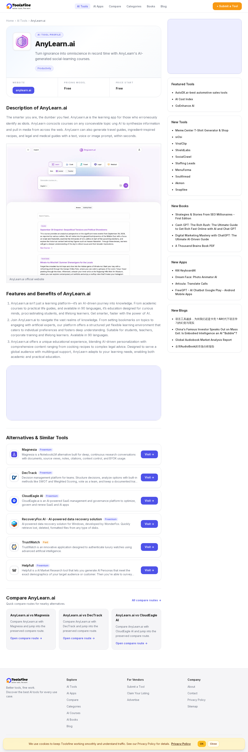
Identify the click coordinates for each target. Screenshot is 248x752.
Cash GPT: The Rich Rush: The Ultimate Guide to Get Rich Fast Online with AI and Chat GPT (206, 226)
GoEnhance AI (184, 105)
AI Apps (98, 6)
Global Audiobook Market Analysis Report (203, 339)
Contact (192, 693)
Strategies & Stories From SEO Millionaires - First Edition (205, 216)
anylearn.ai (23, 90)
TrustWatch (31, 542)
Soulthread (182, 176)
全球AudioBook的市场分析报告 (194, 346)
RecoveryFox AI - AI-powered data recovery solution (62, 519)
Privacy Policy (197, 699)
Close (213, 743)
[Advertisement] (84, 393)
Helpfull (28, 565)
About (191, 686)
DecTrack (29, 473)
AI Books (72, 719)
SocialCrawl (183, 156)
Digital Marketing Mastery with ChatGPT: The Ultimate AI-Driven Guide (206, 237)
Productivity (44, 68)
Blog (164, 6)
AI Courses (73, 713)
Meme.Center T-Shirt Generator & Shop (201, 130)
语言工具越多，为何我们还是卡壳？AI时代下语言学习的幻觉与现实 (206, 320)
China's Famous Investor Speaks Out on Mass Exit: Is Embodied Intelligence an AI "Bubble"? (206, 331)
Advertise (133, 699)
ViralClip (181, 143)
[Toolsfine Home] (18, 6)
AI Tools (82, 6)
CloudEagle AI (32, 496)
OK (202, 743)
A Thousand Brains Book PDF (195, 245)
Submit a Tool (136, 686)
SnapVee (181, 189)
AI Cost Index (184, 99)
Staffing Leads (185, 163)
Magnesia (29, 449)
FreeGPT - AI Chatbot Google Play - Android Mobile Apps (205, 292)
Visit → (149, 454)
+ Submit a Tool (227, 6)
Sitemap (193, 706)
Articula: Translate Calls (191, 283)
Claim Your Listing (138, 693)
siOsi (178, 137)
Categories (134, 6)
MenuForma (183, 169)
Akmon (179, 183)
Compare (115, 6)
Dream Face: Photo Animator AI (196, 277)
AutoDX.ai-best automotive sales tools (201, 92)
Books (151, 6)
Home (10, 20)
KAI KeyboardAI (185, 270)
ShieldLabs (182, 150)
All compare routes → (146, 600)
